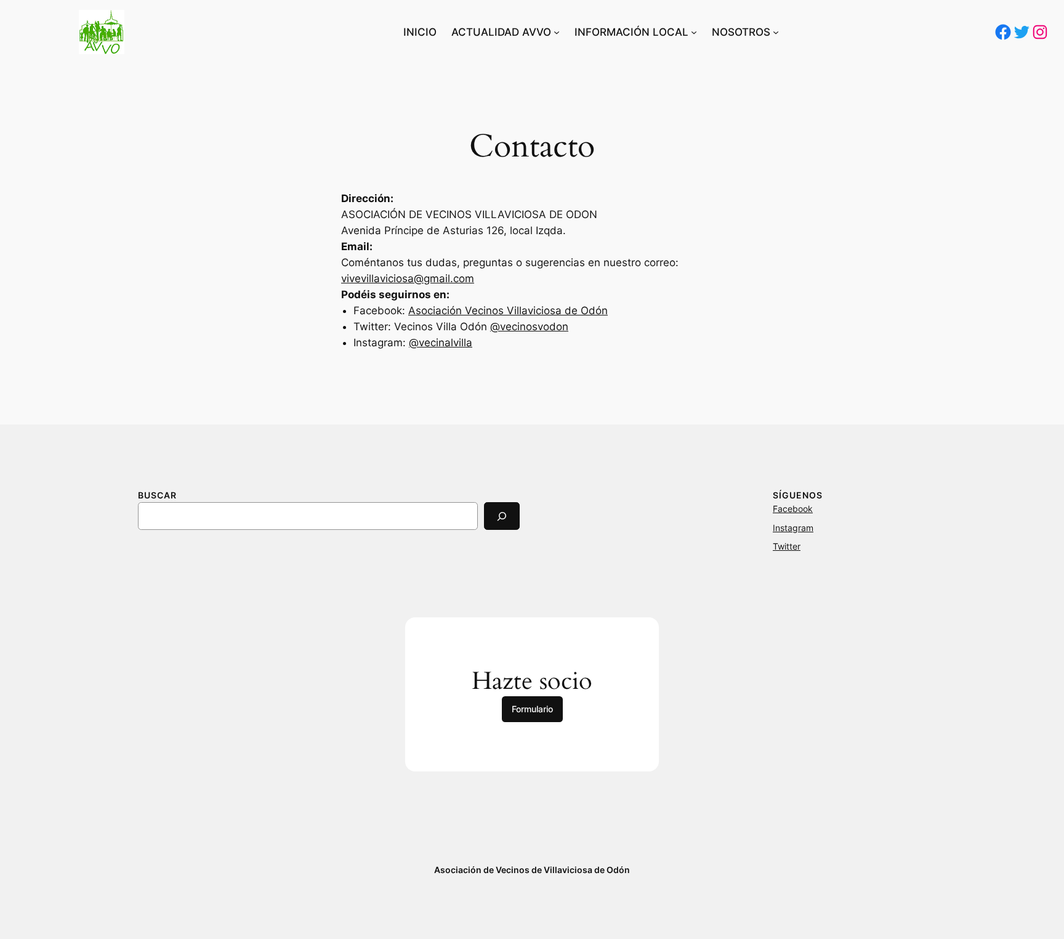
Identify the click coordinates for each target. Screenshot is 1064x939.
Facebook (793, 508)
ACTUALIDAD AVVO (501, 32)
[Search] (502, 516)
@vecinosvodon (529, 326)
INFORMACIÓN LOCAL (631, 32)
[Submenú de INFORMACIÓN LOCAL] (694, 32)
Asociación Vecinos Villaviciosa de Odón (508, 310)
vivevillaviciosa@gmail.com (407, 278)
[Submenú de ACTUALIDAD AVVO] (557, 32)
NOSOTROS (741, 32)
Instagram (793, 527)
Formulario (532, 709)
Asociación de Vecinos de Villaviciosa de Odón (532, 869)
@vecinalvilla (440, 342)
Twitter (786, 546)
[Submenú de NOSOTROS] (776, 32)
